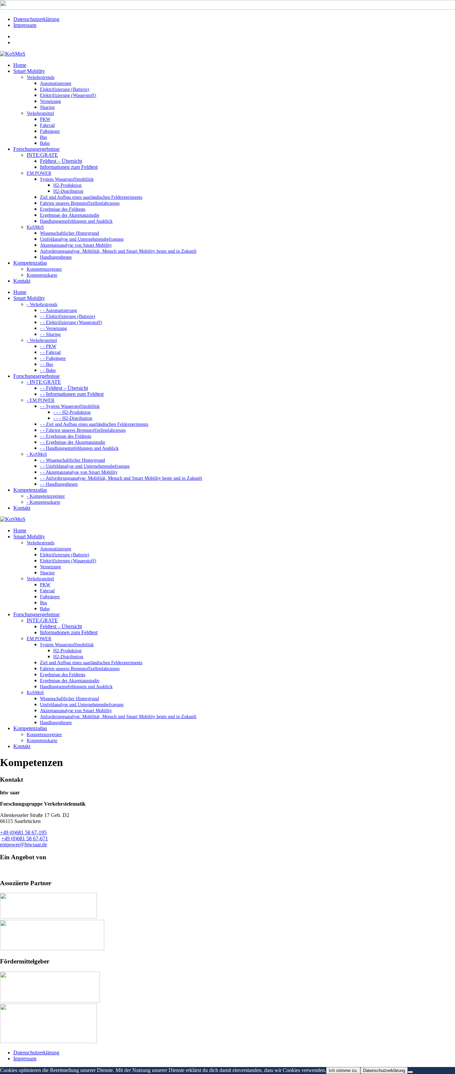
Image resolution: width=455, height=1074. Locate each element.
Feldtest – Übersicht (61, 161)
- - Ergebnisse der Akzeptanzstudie (72, 442)
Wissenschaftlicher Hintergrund (69, 233)
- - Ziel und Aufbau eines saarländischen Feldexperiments (94, 424)
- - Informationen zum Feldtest (72, 394)
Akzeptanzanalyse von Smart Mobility (76, 245)
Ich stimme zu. (343, 1070)
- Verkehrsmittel (42, 340)
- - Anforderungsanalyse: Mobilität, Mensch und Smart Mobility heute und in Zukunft (121, 478)
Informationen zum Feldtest (69, 167)
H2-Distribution (68, 191)
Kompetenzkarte (42, 275)
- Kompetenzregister (46, 496)
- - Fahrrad (50, 352)
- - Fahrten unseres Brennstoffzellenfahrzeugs (83, 430)
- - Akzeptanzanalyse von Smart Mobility (79, 472)
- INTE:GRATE (44, 382)
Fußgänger (50, 131)
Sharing (47, 107)
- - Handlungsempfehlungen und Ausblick (79, 448)
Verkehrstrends (40, 77)
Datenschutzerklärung (36, 19)
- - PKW (48, 346)
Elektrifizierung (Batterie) (64, 89)
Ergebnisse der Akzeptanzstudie (69, 215)
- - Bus (46, 364)
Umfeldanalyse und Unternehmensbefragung (82, 239)
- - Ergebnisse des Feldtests (65, 436)
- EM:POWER (40, 400)
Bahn (45, 143)
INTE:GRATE (42, 155)
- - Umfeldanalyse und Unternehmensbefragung (85, 466)
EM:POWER (39, 173)
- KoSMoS (37, 454)
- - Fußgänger (53, 358)
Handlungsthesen (56, 257)
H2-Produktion (67, 185)
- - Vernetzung (53, 328)
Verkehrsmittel (40, 113)
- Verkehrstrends (42, 304)
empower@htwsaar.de (23, 844)
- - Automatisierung (58, 310)
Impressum (24, 25)
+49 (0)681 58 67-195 (23, 832)
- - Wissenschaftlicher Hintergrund (72, 460)
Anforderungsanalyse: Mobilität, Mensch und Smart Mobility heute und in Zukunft (118, 251)
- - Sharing (50, 334)
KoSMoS (35, 227)
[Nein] (410, 1072)
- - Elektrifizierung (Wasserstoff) (71, 322)
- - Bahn (48, 370)
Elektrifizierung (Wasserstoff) (68, 95)
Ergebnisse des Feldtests (62, 209)
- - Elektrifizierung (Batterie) (67, 316)
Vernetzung (50, 101)
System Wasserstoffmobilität (67, 179)
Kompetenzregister (44, 269)
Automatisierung (55, 83)
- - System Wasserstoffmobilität (70, 406)
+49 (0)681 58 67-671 (24, 838)
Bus (43, 137)
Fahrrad (47, 125)
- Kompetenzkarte (43, 502)
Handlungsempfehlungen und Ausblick (76, 221)
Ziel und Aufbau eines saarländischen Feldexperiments (91, 197)
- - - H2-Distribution (72, 418)
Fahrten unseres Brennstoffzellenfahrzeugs (80, 203)
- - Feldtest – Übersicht (64, 388)
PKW (45, 119)
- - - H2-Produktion (72, 412)
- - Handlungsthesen (59, 484)
